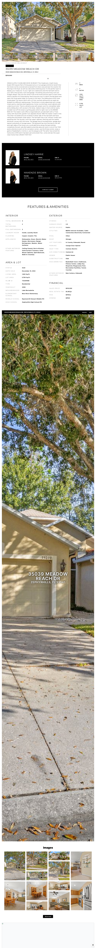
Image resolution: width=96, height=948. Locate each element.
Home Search (40, 7)
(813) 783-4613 (29, 159)
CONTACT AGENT (48, 189)
